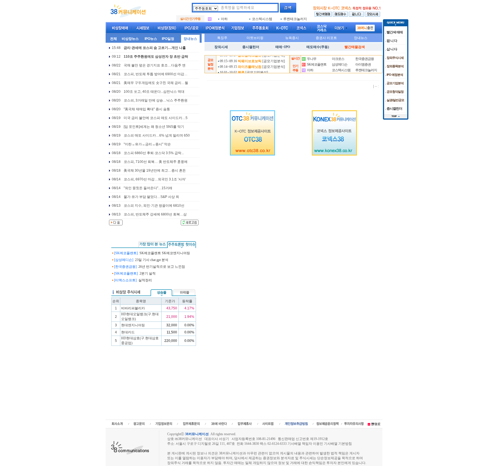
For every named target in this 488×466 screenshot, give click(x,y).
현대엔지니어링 (133, 325)
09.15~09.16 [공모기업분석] (252, 59)
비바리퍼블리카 (133, 308)
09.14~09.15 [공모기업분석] (252, 64)
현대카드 (128, 332)
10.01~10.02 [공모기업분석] (243, 70)
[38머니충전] (365, 27)
